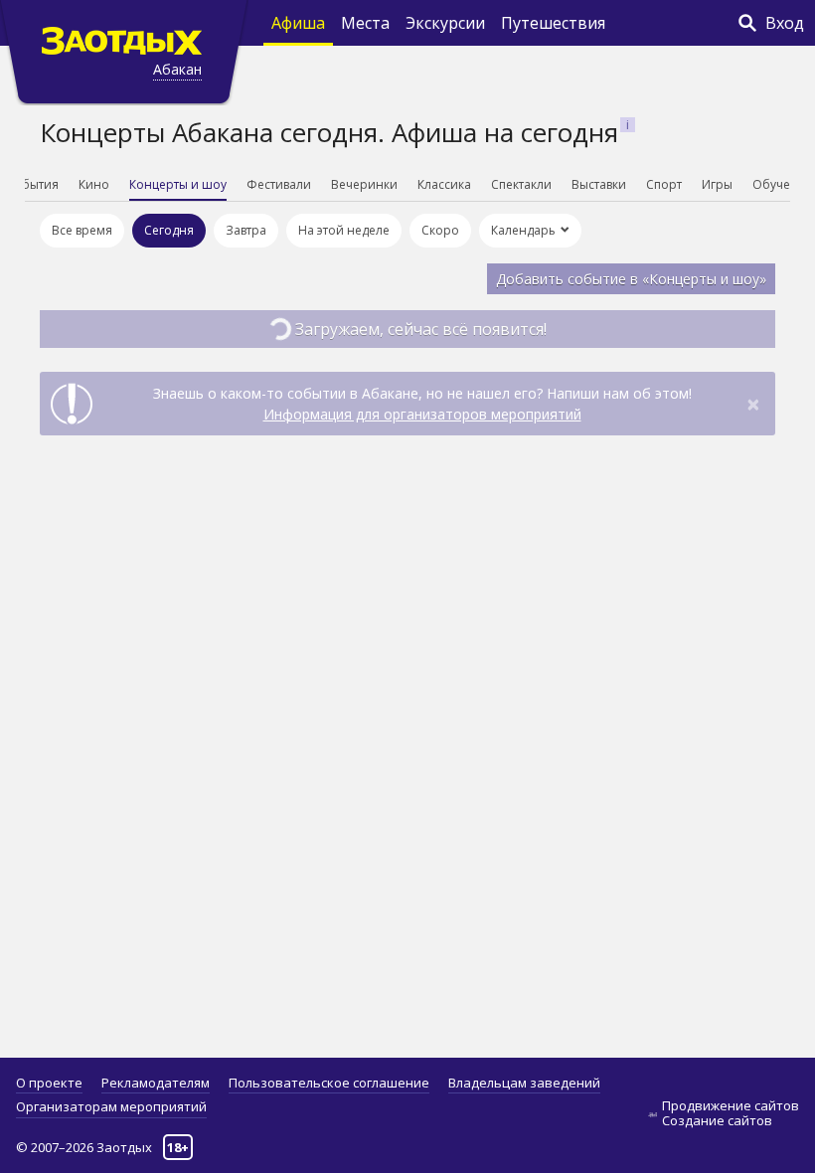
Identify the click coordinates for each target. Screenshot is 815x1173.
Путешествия (553, 23)
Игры (717, 184)
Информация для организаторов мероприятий (422, 414)
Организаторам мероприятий (111, 1106)
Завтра (246, 230)
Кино (94, 184)
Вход (784, 23)
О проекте (49, 1082)
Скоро (440, 230)
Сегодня (169, 230)
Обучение (782, 184)
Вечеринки (364, 184)
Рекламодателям (155, 1082)
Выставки (598, 184)
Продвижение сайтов (730, 1105)
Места (365, 23)
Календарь (523, 230)
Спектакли (521, 184)
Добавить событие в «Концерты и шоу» (631, 278)
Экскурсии (445, 23)
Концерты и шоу (178, 184)
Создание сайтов (717, 1120)
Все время (82, 230)
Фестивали (278, 184)
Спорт (664, 184)
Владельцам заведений (524, 1082)
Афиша (298, 23)
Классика (444, 184)
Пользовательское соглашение (329, 1082)
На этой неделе (344, 230)
